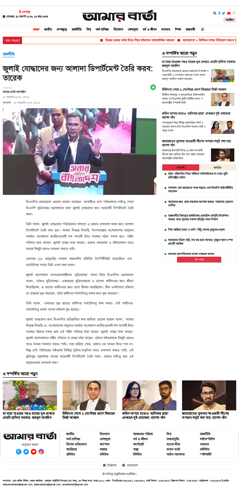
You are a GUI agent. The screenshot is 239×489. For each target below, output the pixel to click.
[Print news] (153, 87)
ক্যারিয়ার (71, 449)
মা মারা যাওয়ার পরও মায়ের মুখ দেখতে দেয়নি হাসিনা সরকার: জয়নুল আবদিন (29, 415)
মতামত (165, 29)
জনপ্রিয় (218, 168)
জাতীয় (48, 29)
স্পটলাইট (206, 454)
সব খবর (199, 260)
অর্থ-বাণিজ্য (102, 29)
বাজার (103, 449)
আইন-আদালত (176, 454)
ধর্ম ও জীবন (150, 29)
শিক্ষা (178, 29)
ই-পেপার (24, 12)
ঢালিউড (204, 449)
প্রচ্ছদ (36, 29)
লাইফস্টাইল (207, 439)
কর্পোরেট (138, 444)
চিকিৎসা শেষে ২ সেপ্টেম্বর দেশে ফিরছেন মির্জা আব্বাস (89, 415)
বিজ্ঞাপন (112, 465)
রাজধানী (190, 29)
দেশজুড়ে (62, 29)
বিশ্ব (88, 29)
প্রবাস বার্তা (173, 449)
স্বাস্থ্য (136, 449)
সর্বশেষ (181, 168)
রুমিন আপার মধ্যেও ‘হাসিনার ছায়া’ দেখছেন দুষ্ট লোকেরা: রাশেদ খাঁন (145, 415)
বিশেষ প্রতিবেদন (76, 444)
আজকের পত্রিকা (143, 434)
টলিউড (137, 454)
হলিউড (70, 454)
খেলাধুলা (133, 29)
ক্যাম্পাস (105, 444)
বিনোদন (118, 29)
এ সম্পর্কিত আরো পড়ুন (179, 53)
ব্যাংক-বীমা (173, 444)
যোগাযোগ (132, 465)
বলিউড (104, 454)
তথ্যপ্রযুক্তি (173, 439)
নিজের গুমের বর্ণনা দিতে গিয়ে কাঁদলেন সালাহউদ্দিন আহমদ (131, 40)
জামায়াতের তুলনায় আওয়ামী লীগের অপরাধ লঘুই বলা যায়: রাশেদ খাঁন (205, 415)
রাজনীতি (77, 29)
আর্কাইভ (230, 20)
